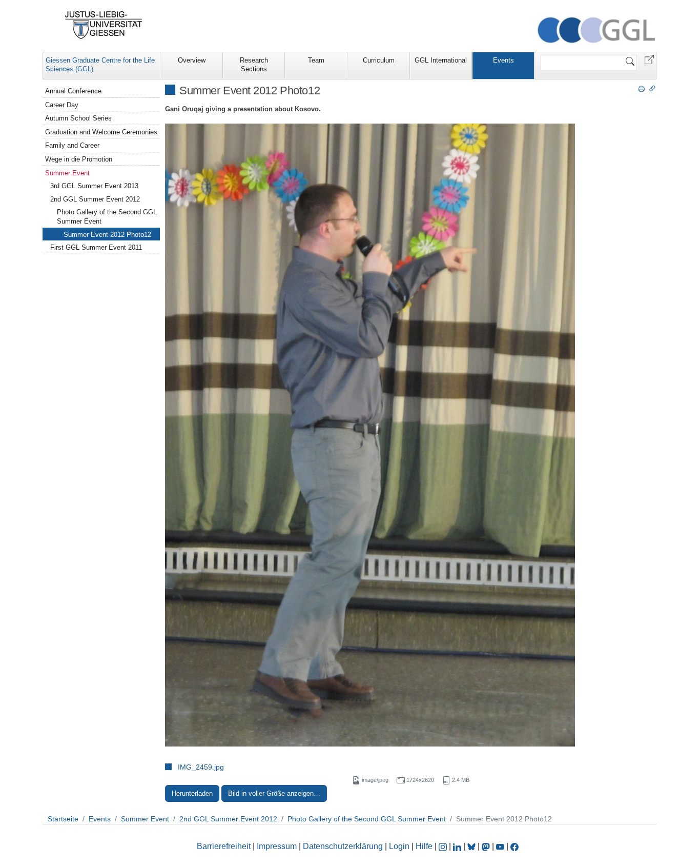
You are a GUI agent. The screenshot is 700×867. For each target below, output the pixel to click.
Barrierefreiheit (224, 846)
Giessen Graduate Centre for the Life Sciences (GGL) (100, 64)
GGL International (441, 60)
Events (503, 60)
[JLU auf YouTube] (500, 846)
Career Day (61, 105)
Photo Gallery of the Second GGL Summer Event (107, 216)
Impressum (277, 846)
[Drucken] (641, 88)
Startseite (63, 819)
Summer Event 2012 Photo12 (107, 234)
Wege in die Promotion (78, 159)
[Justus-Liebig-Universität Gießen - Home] (103, 25)
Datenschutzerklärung (343, 846)
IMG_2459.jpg (201, 767)
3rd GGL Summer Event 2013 (94, 186)
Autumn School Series (78, 118)
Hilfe (424, 846)
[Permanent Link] (652, 88)
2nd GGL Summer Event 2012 (95, 199)
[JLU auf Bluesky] (472, 846)
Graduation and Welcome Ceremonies (101, 132)
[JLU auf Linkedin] (458, 846)
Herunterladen (192, 793)
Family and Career (72, 145)
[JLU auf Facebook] (514, 846)
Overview (191, 60)
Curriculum (379, 60)
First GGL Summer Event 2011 (96, 247)
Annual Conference (73, 91)
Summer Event (67, 173)
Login (400, 846)
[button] (649, 59)
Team (316, 60)
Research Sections (254, 64)
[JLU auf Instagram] (444, 846)
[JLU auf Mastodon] (487, 846)
